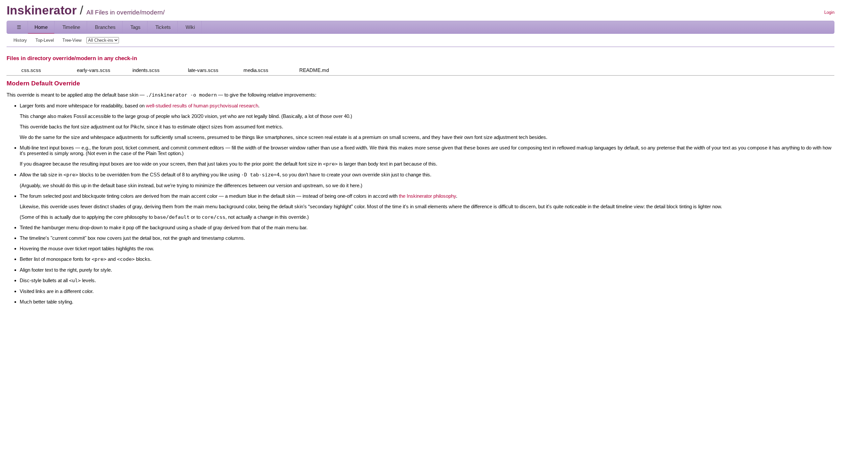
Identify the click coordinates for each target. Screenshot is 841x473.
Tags (135, 27)
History (20, 40)
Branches (105, 27)
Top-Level (44, 40)
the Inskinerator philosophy (427, 196)
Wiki (190, 27)
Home (41, 27)
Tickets (163, 27)
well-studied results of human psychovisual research (202, 105)
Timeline (71, 27)
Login (829, 12)
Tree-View (71, 40)
